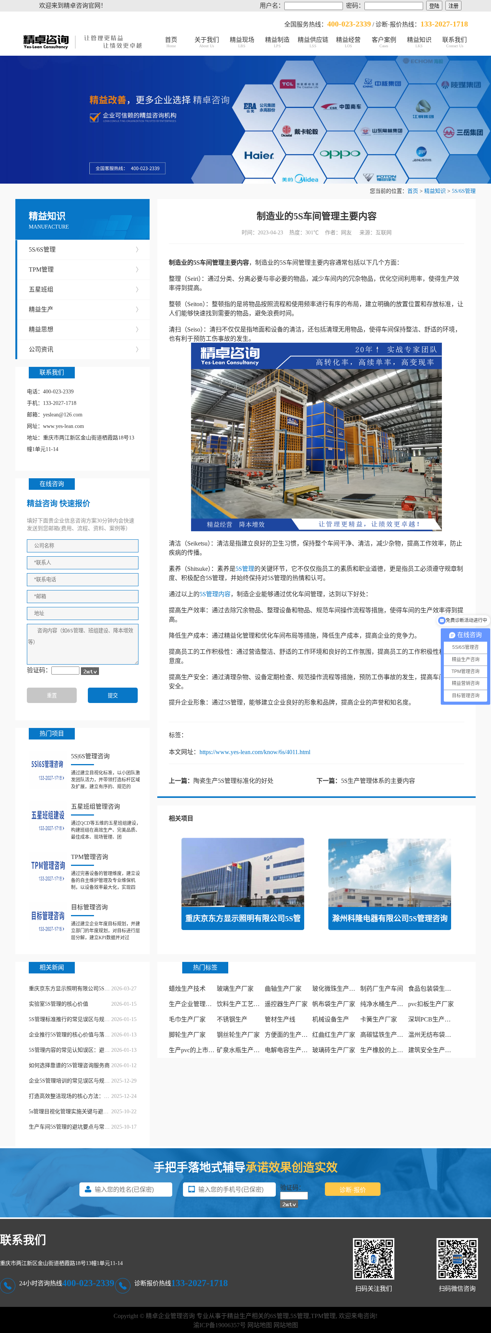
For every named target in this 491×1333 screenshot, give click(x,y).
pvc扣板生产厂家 (431, 1004)
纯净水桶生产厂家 (384, 1004)
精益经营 (348, 42)
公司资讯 (85, 349)
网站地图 (259, 1325)
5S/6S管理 (464, 191)
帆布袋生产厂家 (333, 1004)
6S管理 (279, 1316)
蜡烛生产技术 (187, 988)
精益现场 (242, 42)
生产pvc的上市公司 (195, 1050)
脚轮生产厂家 (187, 1034)
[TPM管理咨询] (48, 871)
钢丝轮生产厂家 (238, 1034)
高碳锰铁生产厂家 (384, 1034)
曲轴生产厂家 (283, 988)
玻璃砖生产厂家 (333, 1050)
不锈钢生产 (232, 1019)
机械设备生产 (330, 1019)
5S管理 (245, 568)
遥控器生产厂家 (286, 1004)
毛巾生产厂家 (187, 1019)
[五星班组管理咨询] (48, 820)
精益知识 (419, 42)
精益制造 (277, 42)
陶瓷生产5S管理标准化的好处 (233, 781)
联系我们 (454, 42)
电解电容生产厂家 (289, 1050)
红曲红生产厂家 (333, 1034)
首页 (171, 42)
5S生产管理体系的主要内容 (378, 781)
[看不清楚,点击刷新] (90, 671)
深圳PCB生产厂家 (432, 1019)
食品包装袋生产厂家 (435, 988)
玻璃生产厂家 (235, 988)
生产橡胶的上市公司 (387, 1050)
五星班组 (85, 289)
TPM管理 (85, 269)
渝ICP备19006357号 (219, 1325)
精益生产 (85, 309)
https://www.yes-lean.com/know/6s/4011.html (254, 752)
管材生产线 (280, 1019)
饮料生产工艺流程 (241, 1004)
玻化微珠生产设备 (336, 988)
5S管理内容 (215, 594)
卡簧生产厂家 (378, 1019)
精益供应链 (313, 42)
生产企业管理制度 (193, 1004)
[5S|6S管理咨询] (48, 770)
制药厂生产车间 (381, 988)
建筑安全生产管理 (432, 1050)
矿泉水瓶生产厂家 (241, 1050)
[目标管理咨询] (48, 921)
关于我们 (206, 42)
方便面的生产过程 (289, 1034)
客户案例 (384, 42)
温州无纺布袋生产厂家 (439, 1034)
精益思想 (85, 329)
